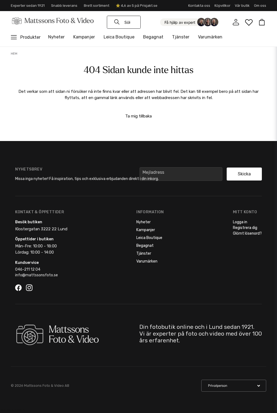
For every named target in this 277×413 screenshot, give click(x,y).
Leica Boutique (119, 37)
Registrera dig (245, 227)
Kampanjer (84, 37)
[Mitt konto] (236, 22)
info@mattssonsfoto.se (36, 275)
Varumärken (210, 37)
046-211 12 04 (27, 269)
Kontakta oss (199, 6)
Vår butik (242, 6)
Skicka (244, 173)
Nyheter (56, 37)
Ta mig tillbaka (138, 116)
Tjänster (180, 37)
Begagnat (153, 37)
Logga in (240, 222)
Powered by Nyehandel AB (12, 410)
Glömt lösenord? (247, 233)
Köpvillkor (222, 6)
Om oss (260, 6)
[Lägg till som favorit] (249, 22)
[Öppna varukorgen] (262, 22)
